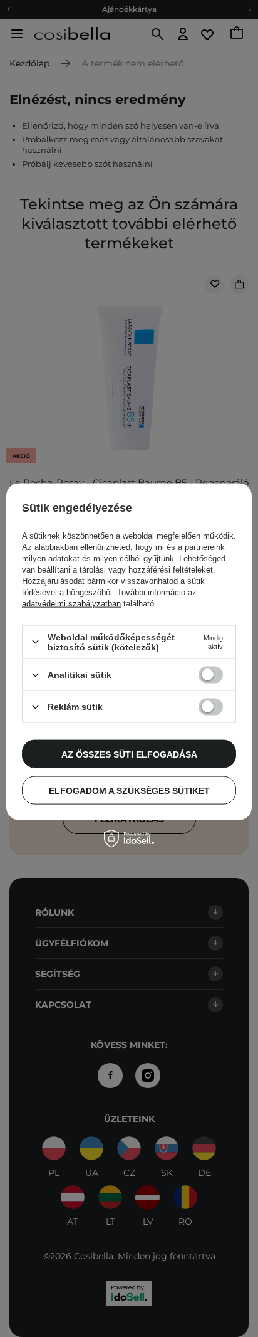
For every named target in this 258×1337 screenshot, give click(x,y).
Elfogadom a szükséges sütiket (129, 790)
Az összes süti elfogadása (129, 754)
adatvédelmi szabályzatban (71, 603)
